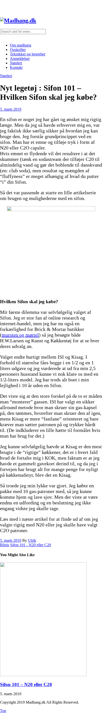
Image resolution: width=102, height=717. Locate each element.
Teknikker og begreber (27, 54)
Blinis (4, 545)
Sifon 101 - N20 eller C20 (30, 545)
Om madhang (20, 45)
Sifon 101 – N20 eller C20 (26, 684)
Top (3, 711)
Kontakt (16, 67)
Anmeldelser (20, 58)
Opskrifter (18, 50)
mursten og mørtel (20, 335)
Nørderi (16, 63)
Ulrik (32, 540)
